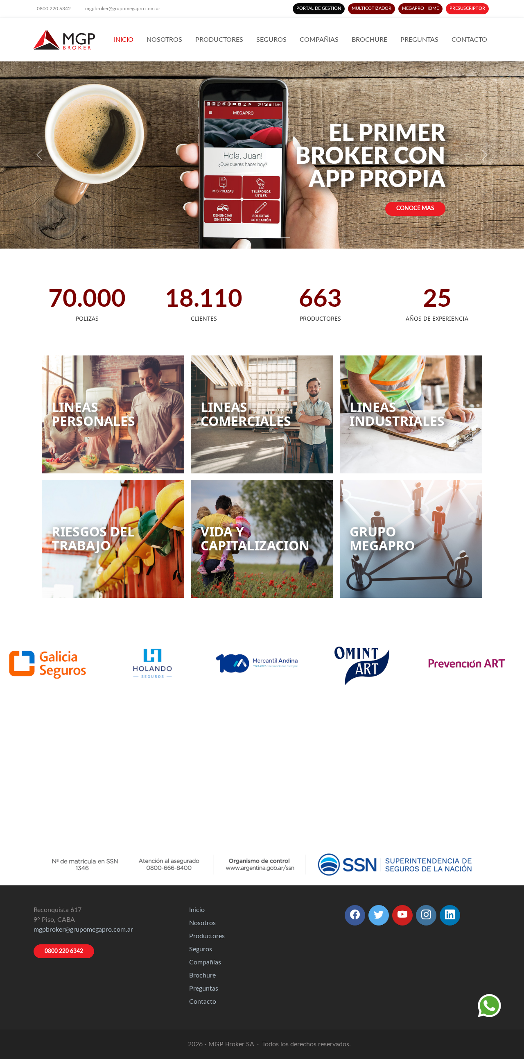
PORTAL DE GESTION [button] (318, 8)
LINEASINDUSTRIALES (397, 414)
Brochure (202, 975)
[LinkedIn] (450, 915)
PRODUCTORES (219, 39)
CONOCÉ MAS (415, 208)
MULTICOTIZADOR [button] (371, 8)
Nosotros (202, 923)
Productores (207, 936)
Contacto (202, 1001)
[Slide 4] (284, 237)
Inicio (197, 910)
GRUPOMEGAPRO (382, 538)
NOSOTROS (164, 39)
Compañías (205, 962)
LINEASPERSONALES (93, 414)
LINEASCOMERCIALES (246, 414)
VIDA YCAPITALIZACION (255, 538)
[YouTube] (402, 915)
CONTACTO (469, 39)
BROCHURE (369, 39)
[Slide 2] (254, 237)
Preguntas (203, 988)
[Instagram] (426, 915)
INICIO (123, 39)
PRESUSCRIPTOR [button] (467, 8)
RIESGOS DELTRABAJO (93, 538)
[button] (355, 915)
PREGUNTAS (419, 39)
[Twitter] (378, 915)
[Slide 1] (240, 237)
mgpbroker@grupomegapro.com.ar (122, 8)
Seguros (200, 949)
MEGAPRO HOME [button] (420, 8)
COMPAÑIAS (319, 39)
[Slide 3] (269, 237)
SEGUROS (271, 39)
